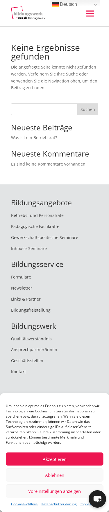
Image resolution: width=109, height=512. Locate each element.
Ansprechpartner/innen (34, 349)
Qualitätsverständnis (31, 339)
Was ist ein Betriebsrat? (34, 137)
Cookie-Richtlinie (24, 504)
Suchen (88, 109)
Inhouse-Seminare (29, 248)
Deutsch (68, 4)
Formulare (21, 277)
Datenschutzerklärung (59, 504)
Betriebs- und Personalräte (37, 215)
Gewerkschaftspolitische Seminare (44, 237)
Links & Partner (26, 299)
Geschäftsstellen (27, 360)
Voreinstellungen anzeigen (54, 491)
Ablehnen (54, 475)
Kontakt (18, 371)
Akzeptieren (55, 459)
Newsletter (21, 288)
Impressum (89, 504)
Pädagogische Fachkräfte (35, 226)
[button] (97, 499)
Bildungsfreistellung (31, 310)
